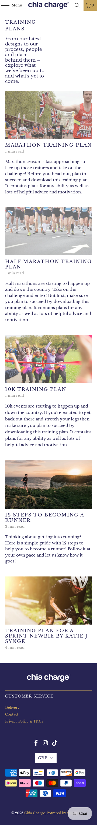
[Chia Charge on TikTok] (55, 743)
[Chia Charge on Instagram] (45, 743)
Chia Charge (34, 813)
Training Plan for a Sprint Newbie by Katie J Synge (46, 636)
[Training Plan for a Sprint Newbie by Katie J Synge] (48, 600)
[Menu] (3, 5)
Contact (11, 714)
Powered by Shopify (63, 813)
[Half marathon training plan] (48, 231)
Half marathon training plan (48, 264)
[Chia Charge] (48, 5)
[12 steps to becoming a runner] (48, 484)
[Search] (77, 5)
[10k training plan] (48, 359)
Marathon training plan (48, 145)
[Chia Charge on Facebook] (36, 743)
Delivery (12, 708)
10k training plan (35, 389)
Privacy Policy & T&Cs (24, 721)
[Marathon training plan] (48, 115)
